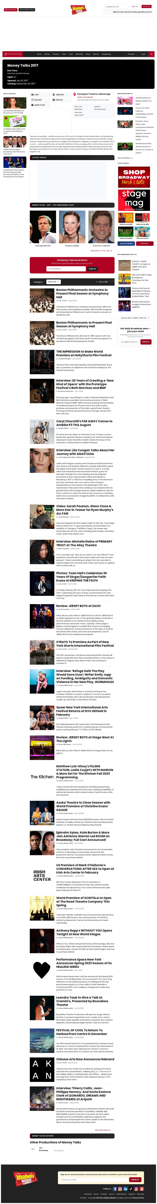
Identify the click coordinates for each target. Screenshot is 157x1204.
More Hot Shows (126, 243)
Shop (88, 54)
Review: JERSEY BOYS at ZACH (78, 606)
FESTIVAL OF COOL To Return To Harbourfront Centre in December (81, 1032)
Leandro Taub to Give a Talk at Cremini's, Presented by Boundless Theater (82, 1001)
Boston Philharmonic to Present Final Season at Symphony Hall (84, 324)
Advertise (88, 1194)
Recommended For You (127, 254)
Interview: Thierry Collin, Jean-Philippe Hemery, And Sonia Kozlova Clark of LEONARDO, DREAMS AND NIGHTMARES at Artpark (83, 1093)
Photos (59, 100)
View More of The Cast (100, 250)
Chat (64, 54)
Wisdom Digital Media (106, 1198)
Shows (47, 54)
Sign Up (92, 269)
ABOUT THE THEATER (85, 97)
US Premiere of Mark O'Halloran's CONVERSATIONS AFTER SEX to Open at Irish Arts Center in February (85, 868)
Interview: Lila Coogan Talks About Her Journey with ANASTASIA (85, 452)
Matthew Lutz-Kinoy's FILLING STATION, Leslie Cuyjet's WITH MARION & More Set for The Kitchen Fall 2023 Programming (84, 771)
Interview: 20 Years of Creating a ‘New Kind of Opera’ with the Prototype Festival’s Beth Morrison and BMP (85, 384)
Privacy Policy (138, 1198)
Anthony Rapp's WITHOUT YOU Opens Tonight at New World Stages (84, 932)
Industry (56, 54)
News (39, 54)
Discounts (145, 243)
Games (96, 54)
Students (79, 54)
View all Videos (124, 158)
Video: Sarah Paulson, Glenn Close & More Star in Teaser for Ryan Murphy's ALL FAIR (84, 510)
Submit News (121, 1194)
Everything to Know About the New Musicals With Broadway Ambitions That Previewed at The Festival (13, 168)
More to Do (40, 105)
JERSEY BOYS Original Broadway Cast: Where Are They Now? (14, 146)
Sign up (146, 342)
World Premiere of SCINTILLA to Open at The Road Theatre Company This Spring (83, 901)
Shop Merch (12, 10)
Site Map (140, 1194)
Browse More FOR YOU (133, 318)
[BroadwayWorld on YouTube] (142, 1189)
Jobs (71, 54)
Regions (132, 1194)
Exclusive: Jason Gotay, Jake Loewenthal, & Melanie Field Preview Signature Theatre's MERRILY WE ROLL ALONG (145, 130)
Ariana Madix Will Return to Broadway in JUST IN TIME (13, 106)
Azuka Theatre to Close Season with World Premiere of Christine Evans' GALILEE (83, 806)
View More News (101, 1130)
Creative (60, 95)
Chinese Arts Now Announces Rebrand (85, 1059)
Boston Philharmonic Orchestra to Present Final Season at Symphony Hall (82, 293)
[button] (152, 54)
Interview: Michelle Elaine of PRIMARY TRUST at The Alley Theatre (84, 543)
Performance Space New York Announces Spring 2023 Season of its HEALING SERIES (84, 963)
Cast (37, 95)
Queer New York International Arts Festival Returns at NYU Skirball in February (82, 711)
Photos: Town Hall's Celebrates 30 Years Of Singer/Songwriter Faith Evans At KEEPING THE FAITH (81, 577)
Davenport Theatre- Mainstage (93, 94)
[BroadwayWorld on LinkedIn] (125, 1189)
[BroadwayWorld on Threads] (136, 1189)
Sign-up (135, 6)
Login (143, 54)
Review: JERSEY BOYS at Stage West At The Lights (85, 739)
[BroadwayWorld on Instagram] (120, 1189)
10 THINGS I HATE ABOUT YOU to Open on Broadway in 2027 (14, 126)
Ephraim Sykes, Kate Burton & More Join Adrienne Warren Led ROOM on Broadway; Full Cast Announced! (83, 836)
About (96, 1194)
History (38, 100)
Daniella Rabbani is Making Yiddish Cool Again (144, 101)
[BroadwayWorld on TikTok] (131, 1189)
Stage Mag (106, 54)
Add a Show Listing (27, 10)
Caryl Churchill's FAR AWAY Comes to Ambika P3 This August (84, 423)
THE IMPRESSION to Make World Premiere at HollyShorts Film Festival (83, 353)
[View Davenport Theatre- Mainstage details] (50, 121)
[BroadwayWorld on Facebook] (115, 1189)
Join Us (111, 1194)
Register (131, 54)
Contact (103, 1194)
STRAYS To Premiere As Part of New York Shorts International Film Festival (85, 644)
